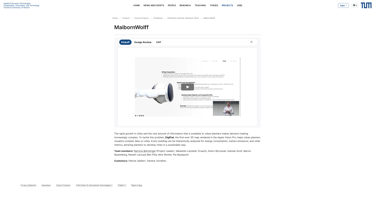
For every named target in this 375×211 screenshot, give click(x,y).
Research (185, 5)
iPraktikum (158, 18)
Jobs (239, 5)
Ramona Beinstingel (145, 151)
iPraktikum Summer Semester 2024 (183, 18)
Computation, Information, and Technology (21, 5)
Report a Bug (136, 185)
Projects (227, 5)
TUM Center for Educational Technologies (93, 185)
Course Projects (141, 18)
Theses (214, 5)
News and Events (154, 5)
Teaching (200, 5)
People (172, 5)
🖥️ (355, 5)
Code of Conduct (63, 185)
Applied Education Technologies (17, 3)
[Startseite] (366, 5)
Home (136, 5)
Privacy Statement (28, 185)
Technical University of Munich (17, 7)
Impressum (46, 185)
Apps (342, 5)
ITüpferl (121, 185)
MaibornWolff (209, 18)
